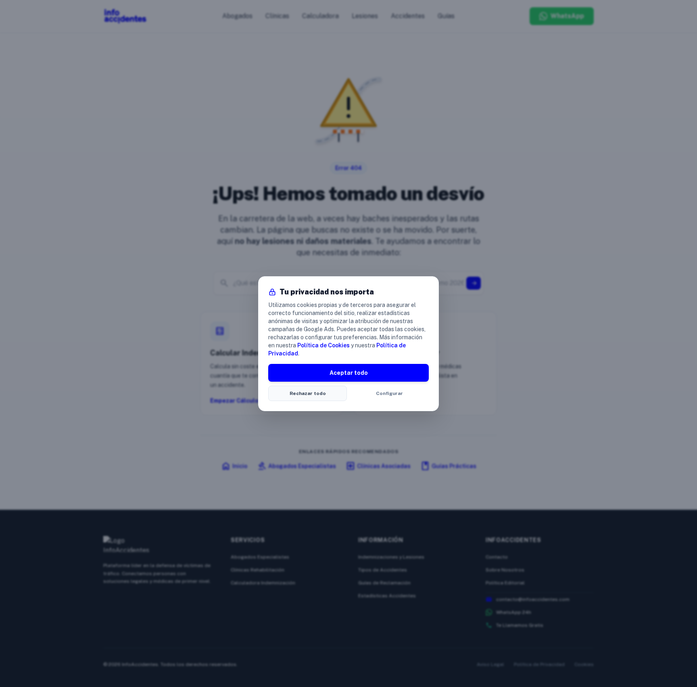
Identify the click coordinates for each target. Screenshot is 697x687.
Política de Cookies (323, 345)
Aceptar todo (349, 373)
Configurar (389, 393)
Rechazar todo (308, 393)
